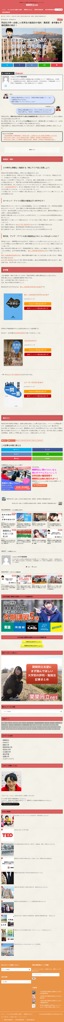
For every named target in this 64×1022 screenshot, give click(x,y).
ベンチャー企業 (18, 724)
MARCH (6, 742)
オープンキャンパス (39, 722)
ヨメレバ (32, 299)
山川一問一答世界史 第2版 (33, 382)
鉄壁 (25, 729)
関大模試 (29, 729)
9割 (2, 722)
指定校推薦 (24, 727)
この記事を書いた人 (8, 73)
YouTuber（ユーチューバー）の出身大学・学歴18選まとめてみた (31, 815)
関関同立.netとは (28, 9)
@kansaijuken (18, 795)
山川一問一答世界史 (23, 224)
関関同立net (32, 5)
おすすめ (24, 722)
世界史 (29, 440)
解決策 (7, 729)
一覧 (31, 724)
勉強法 (18, 440)
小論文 (10, 727)
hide (33, 149)
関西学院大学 (48, 729)
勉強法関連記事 (6, 12)
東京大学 (39, 727)
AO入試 (10, 722)
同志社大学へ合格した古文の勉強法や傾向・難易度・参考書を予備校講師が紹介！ (28, 137)
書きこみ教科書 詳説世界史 (36, 250)
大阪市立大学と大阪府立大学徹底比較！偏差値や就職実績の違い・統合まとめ (34, 915)
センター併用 (59, 722)
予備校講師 (36, 724)
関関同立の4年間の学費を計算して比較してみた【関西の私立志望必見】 (33, 858)
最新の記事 (20, 73)
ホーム (4, 9)
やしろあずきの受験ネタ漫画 (15, 9)
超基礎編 (15, 729)
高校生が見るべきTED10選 (21, 830)
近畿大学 (20, 729)
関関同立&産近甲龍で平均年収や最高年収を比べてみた (28, 872)
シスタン (47, 722)
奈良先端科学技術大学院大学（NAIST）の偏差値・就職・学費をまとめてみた (34, 844)
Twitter (28, 567)
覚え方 (3, 729)
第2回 (59, 727)
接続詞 (30, 727)
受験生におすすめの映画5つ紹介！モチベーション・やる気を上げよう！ (33, 930)
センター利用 (5, 724)
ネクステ (11, 724)
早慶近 (34, 727)
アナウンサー (30, 722)
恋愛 (20, 727)
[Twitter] (6, 87)
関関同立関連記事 (38, 9)
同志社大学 (12, 440)
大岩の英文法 (5, 727)
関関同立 (5, 440)
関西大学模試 (41, 729)
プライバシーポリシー (23, 1016)
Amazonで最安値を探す (37, 304)
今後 (41, 724)
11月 (6, 722)
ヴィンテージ (26, 724)
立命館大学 (53, 727)
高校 (59, 729)
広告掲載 (16, 727)
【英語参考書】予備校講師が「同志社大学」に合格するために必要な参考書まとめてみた (30, 135)
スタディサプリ (8, 759)
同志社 (35, 440)
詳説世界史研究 (10, 187)
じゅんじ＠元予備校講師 (19, 556)
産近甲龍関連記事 (49, 9)
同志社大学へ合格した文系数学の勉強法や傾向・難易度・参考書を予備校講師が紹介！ (30, 139)
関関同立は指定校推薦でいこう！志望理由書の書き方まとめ (30, 901)
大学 (57, 724)
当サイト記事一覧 (4, 1016)
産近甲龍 (45, 727)
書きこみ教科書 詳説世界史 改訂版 (30, 287)
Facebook (35, 567)
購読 (34, 978)
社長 (49, 727)
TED (20, 722)
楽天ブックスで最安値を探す (37, 308)
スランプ (52, 722)
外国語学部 (52, 724)
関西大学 (34, 729)
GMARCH (15, 722)
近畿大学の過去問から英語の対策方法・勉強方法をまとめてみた (31, 887)
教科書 (40, 440)
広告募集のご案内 (13, 1016)
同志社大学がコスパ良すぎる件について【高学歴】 (27, 944)
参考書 (24, 440)
